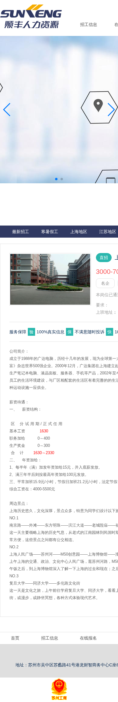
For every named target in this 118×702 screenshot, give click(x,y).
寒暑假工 (49, 231)
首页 (15, 638)
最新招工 (20, 231)
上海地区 (78, 231)
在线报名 (88, 638)
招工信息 (88, 24)
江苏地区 (107, 231)
